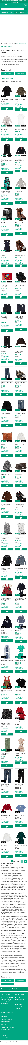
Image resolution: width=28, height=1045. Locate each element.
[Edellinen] (22, 861)
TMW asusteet (7, 984)
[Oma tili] (23, 5)
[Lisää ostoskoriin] (7, 108)
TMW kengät (20, 73)
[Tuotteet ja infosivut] (2, 5)
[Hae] (25, 9)
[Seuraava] (25, 861)
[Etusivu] (9, 5)
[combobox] (14, 9)
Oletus (18, 81)
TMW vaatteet (7, 73)
